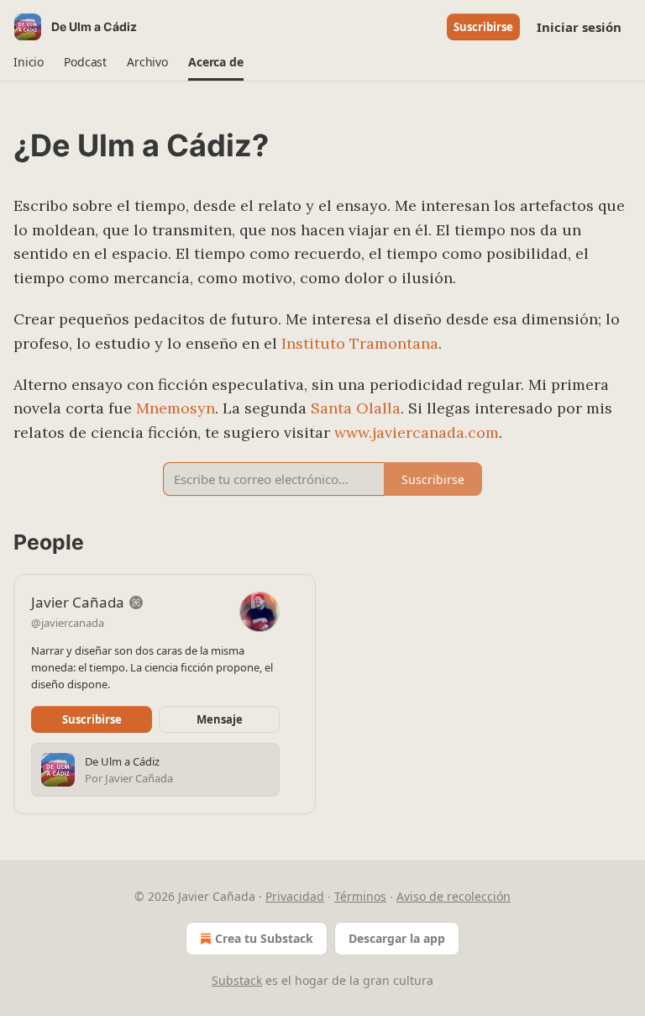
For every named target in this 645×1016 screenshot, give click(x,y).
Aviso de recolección (453, 896)
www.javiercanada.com (416, 432)
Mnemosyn (175, 408)
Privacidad (294, 896)
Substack (237, 980)
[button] (28, 62)
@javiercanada (67, 622)
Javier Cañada (77, 602)
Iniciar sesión (579, 26)
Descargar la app (397, 938)
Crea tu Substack (264, 938)
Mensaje (220, 719)
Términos (360, 896)
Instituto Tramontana (359, 343)
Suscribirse (483, 26)
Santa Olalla (356, 408)
